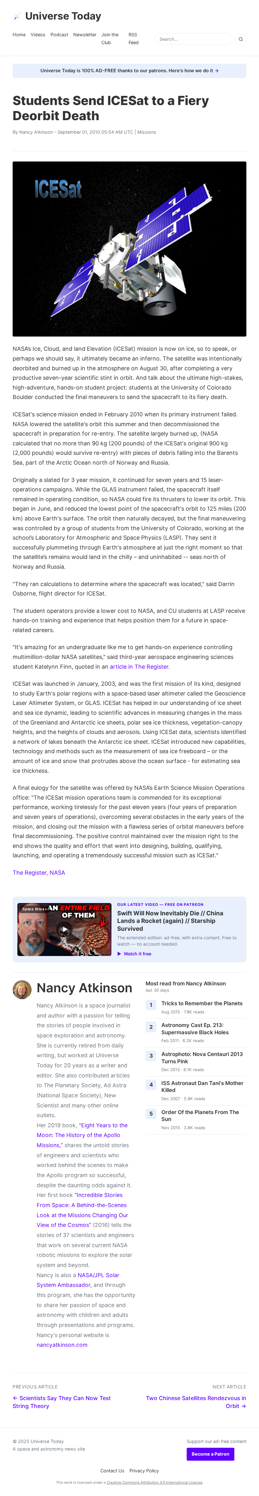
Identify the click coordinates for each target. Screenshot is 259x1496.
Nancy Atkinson (36, 132)
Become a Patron (210, 1454)
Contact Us (112, 1470)
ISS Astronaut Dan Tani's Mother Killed (202, 1087)
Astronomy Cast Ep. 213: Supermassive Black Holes (195, 1028)
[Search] (240, 39)
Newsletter (84, 34)
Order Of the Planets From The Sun (200, 1116)
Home (19, 34)
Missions (146, 132)
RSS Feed (134, 38)
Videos (38, 34)
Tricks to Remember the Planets (202, 1003)
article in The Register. (140, 666)
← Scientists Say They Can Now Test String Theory (62, 1402)
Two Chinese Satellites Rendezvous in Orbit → (196, 1402)
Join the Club (109, 38)
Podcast (59, 34)
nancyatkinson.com (62, 1344)
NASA (57, 872)
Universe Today (63, 16)
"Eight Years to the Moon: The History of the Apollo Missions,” (82, 1135)
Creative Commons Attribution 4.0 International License (154, 1482)
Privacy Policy (144, 1470)
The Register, (30, 872)
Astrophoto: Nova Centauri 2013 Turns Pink (202, 1058)
